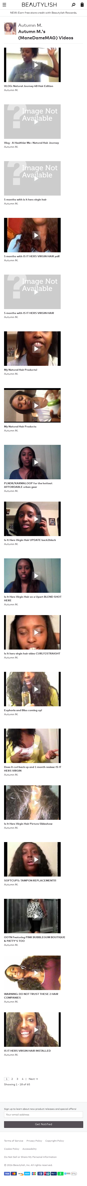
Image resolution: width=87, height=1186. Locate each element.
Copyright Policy (54, 1141)
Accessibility (29, 1149)
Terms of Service (13, 1141)
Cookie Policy (11, 1149)
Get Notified (43, 1124)
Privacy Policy (34, 1141)
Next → (33, 1079)
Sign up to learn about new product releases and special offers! (40, 1109)
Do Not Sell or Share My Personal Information (30, 1157)
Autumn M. (30, 25)
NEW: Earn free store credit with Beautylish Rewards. (43, 13)
